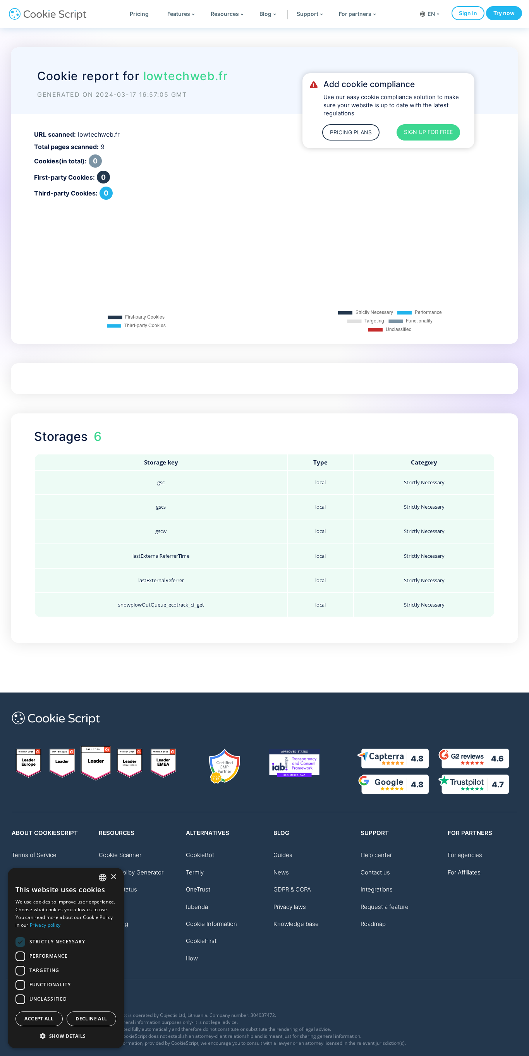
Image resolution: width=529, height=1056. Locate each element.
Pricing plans (351, 132)
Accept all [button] (38, 1018)
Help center (376, 855)
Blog (265, 13)
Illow (192, 958)
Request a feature (385, 906)
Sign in (468, 13)
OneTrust (198, 889)
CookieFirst (201, 941)
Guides (282, 855)
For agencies (465, 855)
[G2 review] (28, 763)
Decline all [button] (91, 1018)
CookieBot (200, 855)
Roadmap (373, 923)
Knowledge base (296, 923)
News (281, 872)
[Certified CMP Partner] (224, 766)
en (431, 13)
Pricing (139, 13)
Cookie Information (211, 923)
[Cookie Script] (47, 18)
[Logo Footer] (56, 729)
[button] (65, 1036)
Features (178, 13)
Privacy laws (289, 906)
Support (307, 13)
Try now (504, 13)
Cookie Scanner (120, 855)
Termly (195, 872)
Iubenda (197, 906)
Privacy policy (45, 925)
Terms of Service (34, 855)
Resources (225, 13)
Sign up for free (428, 132)
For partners (355, 13)
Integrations (377, 889)
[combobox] (102, 877)
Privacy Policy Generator (131, 872)
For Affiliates (464, 872)
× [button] (113, 877)
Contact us (375, 872)
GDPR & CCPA (292, 889)
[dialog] (66, 958)
